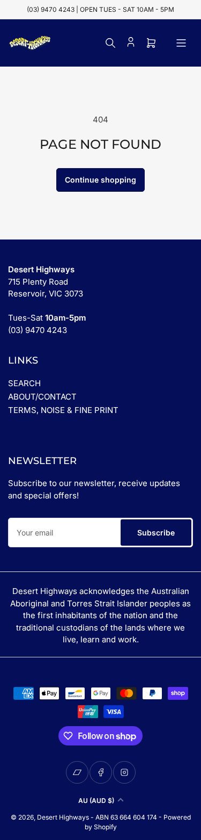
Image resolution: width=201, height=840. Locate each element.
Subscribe (156, 532)
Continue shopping (100, 179)
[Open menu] (181, 43)
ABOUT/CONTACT (42, 397)
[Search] (110, 43)
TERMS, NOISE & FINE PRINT (63, 410)
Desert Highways (63, 817)
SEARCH (24, 383)
